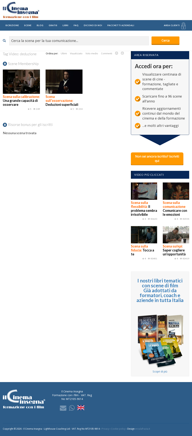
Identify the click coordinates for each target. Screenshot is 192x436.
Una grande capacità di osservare (21, 101)
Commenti (106, 53)
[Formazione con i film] (21, 9)
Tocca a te (142, 250)
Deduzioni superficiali (62, 101)
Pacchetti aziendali (120, 25)
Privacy (105, 428)
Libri (65, 25)
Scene (28, 25)
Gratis (53, 25)
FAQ (76, 25)
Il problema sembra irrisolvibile (144, 208)
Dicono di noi (93, 25)
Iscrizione (12, 25)
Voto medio (92, 53)
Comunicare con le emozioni (175, 208)
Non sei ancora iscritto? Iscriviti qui (157, 158)
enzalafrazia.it (142, 428)
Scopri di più (160, 371)
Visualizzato (76, 53)
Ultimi (64, 53)
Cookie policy (118, 428)
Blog (40, 25)
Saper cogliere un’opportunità (174, 250)
